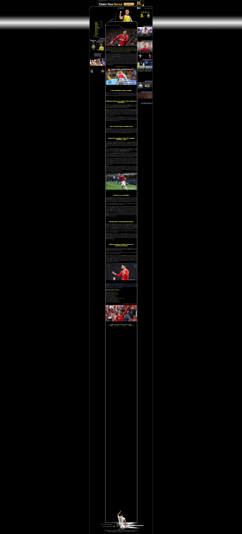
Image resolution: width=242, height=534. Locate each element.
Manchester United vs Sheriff (118, 285)
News (96, 23)
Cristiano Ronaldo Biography (116, 530)
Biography (97, 24)
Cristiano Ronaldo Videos (135, 530)
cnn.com (131, 303)
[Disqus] (121, 344)
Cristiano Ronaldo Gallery (126, 530)
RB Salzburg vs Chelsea (124, 286)
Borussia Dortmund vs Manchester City (114, 286)
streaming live (116, 287)
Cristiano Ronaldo (121, 529)
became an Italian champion (113, 212)
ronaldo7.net (128, 303)
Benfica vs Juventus (133, 286)
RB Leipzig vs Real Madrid (127, 285)
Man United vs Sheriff (109, 290)
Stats (96, 25)
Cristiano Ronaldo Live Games (130, 531)
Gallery (97, 27)
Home (96, 22)
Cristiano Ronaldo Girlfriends (112, 531)
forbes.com (135, 303)
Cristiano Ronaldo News (108, 530)
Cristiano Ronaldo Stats (121, 531)
